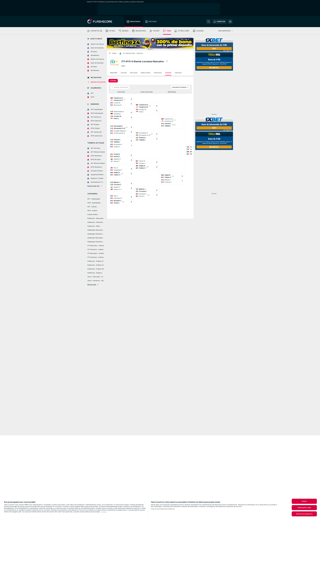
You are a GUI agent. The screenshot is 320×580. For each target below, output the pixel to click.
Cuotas (124, 73)
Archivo (178, 73)
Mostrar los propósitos (304, 514)
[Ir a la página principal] (101, 22)
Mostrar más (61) (93, 186)
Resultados (145, 73)
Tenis (114, 53)
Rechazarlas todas (304, 507)
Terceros (104, 512)
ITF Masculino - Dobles (133, 53)
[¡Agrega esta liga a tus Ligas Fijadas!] (167, 61)
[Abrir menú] (230, 21)
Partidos (158, 73)
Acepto (304, 501)
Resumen (113, 73)
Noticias (133, 73)
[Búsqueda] (208, 21)
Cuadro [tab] (113, 81)
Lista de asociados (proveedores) (163, 509)
